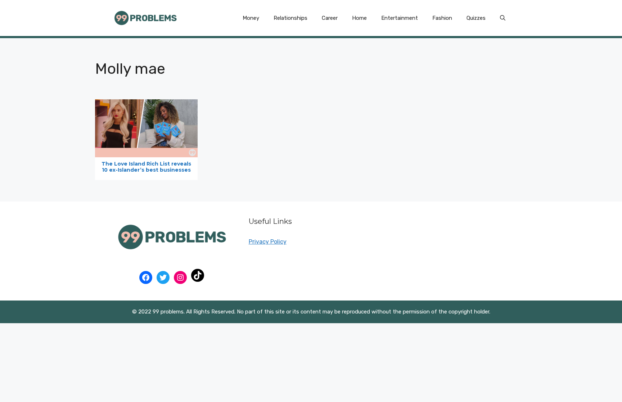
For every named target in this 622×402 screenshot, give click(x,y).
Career (330, 18)
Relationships (290, 18)
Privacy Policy (268, 241)
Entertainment (399, 18)
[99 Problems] (145, 17)
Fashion (442, 18)
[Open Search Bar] (503, 18)
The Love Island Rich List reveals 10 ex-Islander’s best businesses (146, 167)
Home (359, 18)
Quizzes (476, 18)
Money (251, 18)
